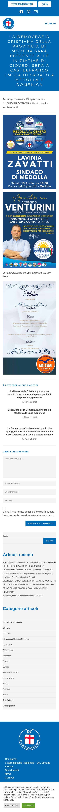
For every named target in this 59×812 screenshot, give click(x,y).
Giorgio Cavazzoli (15, 99)
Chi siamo (10, 759)
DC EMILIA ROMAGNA (18, 103)
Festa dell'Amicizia (10, 672)
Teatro (5, 695)
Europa (6, 667)
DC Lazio (6, 633)
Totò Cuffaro (8, 700)
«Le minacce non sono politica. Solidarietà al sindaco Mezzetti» (29, 562)
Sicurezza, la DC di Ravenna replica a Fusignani (23, 596)
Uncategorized (39, 103)
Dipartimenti (12, 770)
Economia (7, 656)
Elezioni (6, 661)
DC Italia (6, 628)
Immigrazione (8, 678)
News (8, 773)
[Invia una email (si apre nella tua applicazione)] (36, 12)
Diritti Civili (7, 645)
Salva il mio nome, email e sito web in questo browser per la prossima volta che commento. (29, 513)
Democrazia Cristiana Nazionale (16, 639)
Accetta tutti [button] (28, 805)
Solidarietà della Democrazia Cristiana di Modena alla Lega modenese (29, 411)
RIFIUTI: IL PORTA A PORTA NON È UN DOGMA (23, 566)
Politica (6, 683)
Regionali (6, 689)
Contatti (9, 777)
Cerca (5, 536)
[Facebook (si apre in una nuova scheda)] (22, 12)
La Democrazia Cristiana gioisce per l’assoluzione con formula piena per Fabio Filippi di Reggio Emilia (29, 394)
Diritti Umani (8, 650)
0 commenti (12, 107)
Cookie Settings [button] (11, 805)
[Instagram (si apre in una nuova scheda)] (28, 12)
